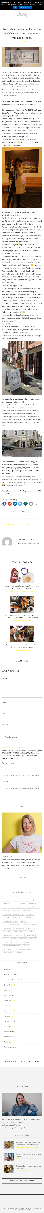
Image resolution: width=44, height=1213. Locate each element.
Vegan (26, 945)
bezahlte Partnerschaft (11, 980)
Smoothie (23, 938)
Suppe (15, 942)
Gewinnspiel (8, 1011)
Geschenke (7, 914)
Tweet (23, 511)
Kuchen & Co (20, 928)
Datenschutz (37, 1208)
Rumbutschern (15, 591)
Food (5, 1006)
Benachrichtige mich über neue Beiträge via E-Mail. (21, 788)
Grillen (29, 914)
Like (12, 511)
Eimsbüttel (33, 903)
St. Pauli (6, 942)
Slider (13, 938)
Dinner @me (8, 985)
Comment (5, 678)
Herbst (23, 921)
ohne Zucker (18, 931)
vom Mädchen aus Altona (21, 84)
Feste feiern (8, 1000)
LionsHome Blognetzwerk (22, 1209)
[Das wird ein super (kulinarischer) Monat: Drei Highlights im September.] (22, 576)
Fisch (36, 907)
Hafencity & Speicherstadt (13, 917)
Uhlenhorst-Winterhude (12, 945)
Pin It (34, 511)
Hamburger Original (10, 921)
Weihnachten (8, 953)
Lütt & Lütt (32, 928)
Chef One (7, 903)
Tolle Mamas (25, 942)
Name (4, 702)
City (15, 903)
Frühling (16, 910)
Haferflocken (30, 917)
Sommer (33, 938)
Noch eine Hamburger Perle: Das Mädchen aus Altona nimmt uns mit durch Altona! (22, 33)
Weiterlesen (25, 7)
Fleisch (6, 910)
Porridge (19, 935)
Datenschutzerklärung (10, 758)
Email (4, 713)
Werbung (7, 1042)
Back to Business (10, 975)
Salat (5, 938)
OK (15, 7)
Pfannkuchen (8, 935)
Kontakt (21, 1208)
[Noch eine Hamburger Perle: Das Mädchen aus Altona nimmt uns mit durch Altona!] (22, 59)
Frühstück (26, 910)
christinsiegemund (11, 525)
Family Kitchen (26, 907)
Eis (5, 907)
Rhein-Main (30, 935)
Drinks (23, 903)
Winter (18, 953)
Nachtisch (7, 931)
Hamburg (7, 1016)
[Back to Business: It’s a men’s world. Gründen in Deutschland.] (9, 1157)
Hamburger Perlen (10, 1021)
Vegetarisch (8, 949)
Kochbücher (8, 928)
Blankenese (28, 900)
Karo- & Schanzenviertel (12, 924)
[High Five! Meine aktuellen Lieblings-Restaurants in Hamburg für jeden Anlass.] (22, 634)
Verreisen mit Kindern (23, 949)
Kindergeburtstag (30, 924)
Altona (27, 525)
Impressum (28, 1208)
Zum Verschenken (10, 1047)
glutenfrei (19, 914)
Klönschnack (8, 1026)
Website (5, 724)
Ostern (29, 931)
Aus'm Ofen (16, 900)
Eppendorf (13, 907)
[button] (4, 504)
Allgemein (7, 969)
